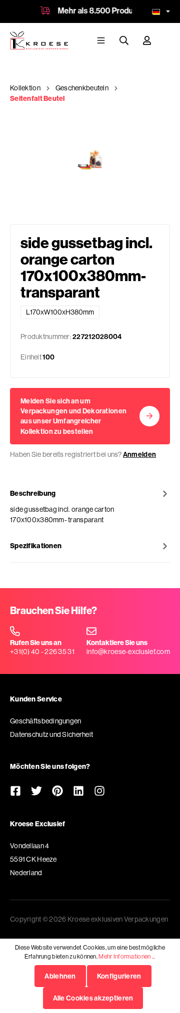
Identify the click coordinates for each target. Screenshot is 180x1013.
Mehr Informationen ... (126, 956)
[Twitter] (36, 791)
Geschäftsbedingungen (46, 720)
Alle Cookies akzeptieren (93, 998)
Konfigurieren (119, 976)
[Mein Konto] (147, 40)
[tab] (90, 506)
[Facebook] (15, 791)
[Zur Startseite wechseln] (39, 40)
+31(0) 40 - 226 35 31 (42, 651)
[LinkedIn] (78, 791)
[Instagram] (99, 791)
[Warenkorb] (165, 39)
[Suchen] (124, 40)
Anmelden (139, 454)
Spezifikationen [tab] (36, 545)
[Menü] (101, 40)
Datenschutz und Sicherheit (51, 734)
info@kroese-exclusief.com (128, 651)
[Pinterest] (57, 791)
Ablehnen (60, 976)
